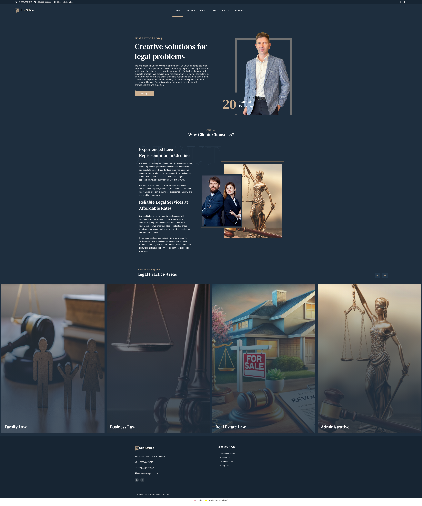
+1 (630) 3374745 (25, 2)
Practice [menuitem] (191, 10)
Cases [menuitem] (203, 10)
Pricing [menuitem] (226, 10)
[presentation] (377, 275)
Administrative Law (227, 454)
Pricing (144, 93)
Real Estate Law (231, 427)
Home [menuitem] (178, 10)
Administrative (335, 427)
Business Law (122, 427)
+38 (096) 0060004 (44, 2)
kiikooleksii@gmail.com (65, 2)
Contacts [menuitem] (240, 10)
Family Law (16, 427)
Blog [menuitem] (214, 10)
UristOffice (151, 494)
